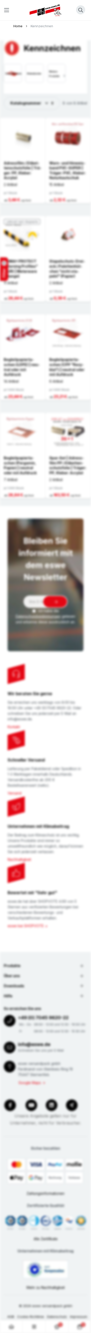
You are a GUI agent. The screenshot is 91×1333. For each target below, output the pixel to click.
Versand (14, 793)
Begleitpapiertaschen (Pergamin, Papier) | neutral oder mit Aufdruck (20, 465)
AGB (10, 1317)
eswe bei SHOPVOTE (26, 926)
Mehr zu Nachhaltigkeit (46, 1287)
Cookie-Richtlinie (30, 1317)
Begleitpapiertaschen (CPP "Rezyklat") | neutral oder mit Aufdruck (66, 367)
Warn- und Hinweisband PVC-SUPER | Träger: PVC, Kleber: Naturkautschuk (67, 170)
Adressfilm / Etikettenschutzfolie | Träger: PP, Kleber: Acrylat (22, 170)
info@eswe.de (34, 1044)
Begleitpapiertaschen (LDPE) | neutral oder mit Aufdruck (22, 367)
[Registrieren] (55, 601)
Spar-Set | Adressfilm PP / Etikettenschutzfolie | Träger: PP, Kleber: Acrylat (67, 465)
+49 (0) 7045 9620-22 (43, 1017)
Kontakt (14, 727)
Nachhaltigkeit (19, 859)
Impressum (78, 1317)
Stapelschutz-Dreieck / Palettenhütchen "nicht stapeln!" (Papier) (67, 268)
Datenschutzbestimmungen (38, 616)
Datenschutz (57, 1317)
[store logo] (45, 10)
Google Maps (29, 1083)
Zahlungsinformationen (45, 1193)
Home (18, 26)
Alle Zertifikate (46, 1239)
